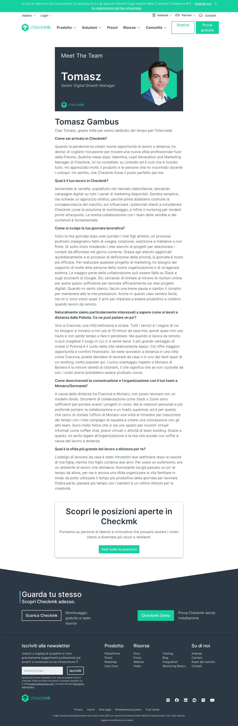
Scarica (183, 25)
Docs (136, 653)
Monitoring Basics (174, 666)
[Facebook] (177, 700)
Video (137, 666)
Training (168, 653)
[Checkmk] (36, 27)
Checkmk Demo (155, 615)
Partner (187, 15)
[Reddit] (194, 700)
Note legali (105, 709)
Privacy (78, 709)
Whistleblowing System (128, 709)
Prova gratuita (207, 27)
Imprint (91, 709)
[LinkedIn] (185, 700)
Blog (165, 657)
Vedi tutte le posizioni (119, 549)
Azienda (163, 15)
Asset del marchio (203, 662)
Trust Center (152, 709)
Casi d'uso (111, 666)
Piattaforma (112, 653)
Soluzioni (89, 27)
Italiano (27, 15)
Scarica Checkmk (41, 615)
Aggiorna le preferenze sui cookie (117, 720)
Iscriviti (75, 671)
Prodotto (64, 27)
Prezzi (112, 27)
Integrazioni (170, 662)
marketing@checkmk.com (41, 684)
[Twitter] (203, 700)
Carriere (196, 657)
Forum (137, 657)
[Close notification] (216, 3)
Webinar (138, 662)
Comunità (154, 27)
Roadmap (111, 662)
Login (44, 15)
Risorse (129, 27)
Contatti (210, 15)
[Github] (168, 700)
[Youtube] (212, 700)
